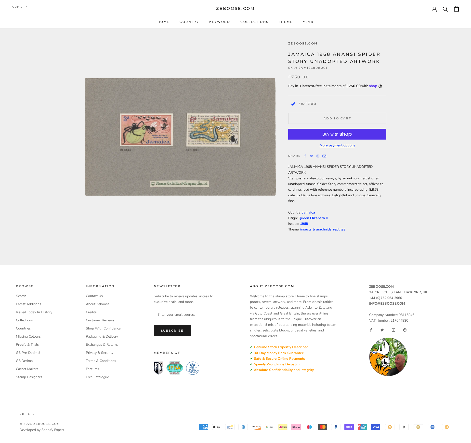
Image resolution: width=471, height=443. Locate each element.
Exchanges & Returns (102, 344)
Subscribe (172, 330)
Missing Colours (28, 336)
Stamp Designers (29, 377)
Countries (23, 328)
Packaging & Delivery (102, 336)
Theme (286, 22)
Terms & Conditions (101, 360)
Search (21, 296)
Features (92, 369)
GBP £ (17, 6)
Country (189, 22)
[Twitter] (311, 156)
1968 (304, 223)
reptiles (339, 229)
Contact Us (94, 296)
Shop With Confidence (103, 328)
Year (308, 22)
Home (163, 22)
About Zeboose (97, 304)
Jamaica (308, 212)
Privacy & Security (99, 352)
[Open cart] (456, 9)
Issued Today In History (34, 312)
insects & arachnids (315, 229)
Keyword (219, 22)
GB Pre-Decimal (28, 352)
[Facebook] (305, 156)
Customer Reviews (100, 320)
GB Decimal (25, 360)
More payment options (337, 145)
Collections (254, 22)
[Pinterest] (317, 156)
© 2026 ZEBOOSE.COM (40, 424)
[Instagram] (393, 330)
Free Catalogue (97, 377)
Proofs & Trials (27, 344)
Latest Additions (28, 304)
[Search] (445, 8)
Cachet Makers (27, 369)
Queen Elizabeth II (313, 218)
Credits (91, 312)
